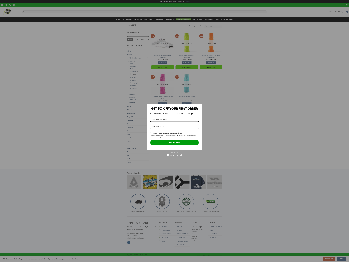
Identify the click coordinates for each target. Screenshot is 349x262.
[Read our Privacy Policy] (198, 136)
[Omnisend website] (174, 154)
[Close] (199, 106)
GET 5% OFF (174, 142)
